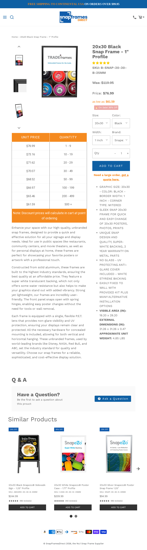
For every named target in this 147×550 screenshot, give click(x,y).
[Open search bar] (13, 17)
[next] (138, 468)
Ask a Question (114, 398)
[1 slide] (71, 516)
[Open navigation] (5, 17)
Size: (95, 115)
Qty (96, 153)
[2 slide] (76, 516)
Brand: (116, 132)
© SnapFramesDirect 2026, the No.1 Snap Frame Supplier (73, 543)
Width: (96, 132)
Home (15, 37)
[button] (19, 46)
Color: (116, 115)
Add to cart (111, 166)
